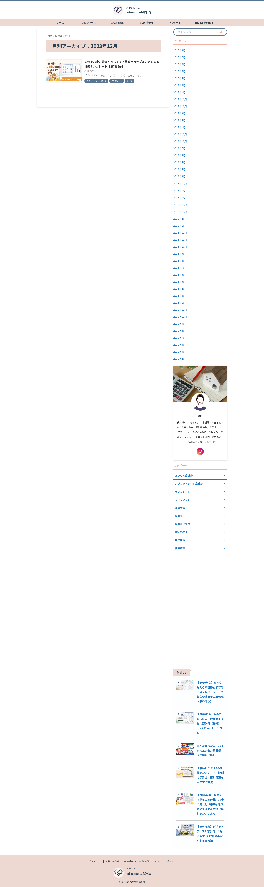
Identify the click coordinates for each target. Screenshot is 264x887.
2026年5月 (179, 71)
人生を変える (133, 868)
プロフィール (89, 22)
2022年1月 (179, 225)
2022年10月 (180, 211)
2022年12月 (180, 204)
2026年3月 (179, 85)
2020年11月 (180, 316)
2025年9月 (179, 113)
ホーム (60, 22)
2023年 (58, 36)
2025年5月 (179, 120)
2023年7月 (179, 190)
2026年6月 (179, 64)
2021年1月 (179, 302)
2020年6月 (179, 344)
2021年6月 (179, 274)
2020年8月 (179, 330)
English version (204, 22)
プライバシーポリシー (164, 861)
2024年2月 (179, 176)
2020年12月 (180, 309)
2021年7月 (179, 267)
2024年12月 (180, 134)
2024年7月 (179, 148)
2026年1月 (179, 92)
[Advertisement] (200, 608)
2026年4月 (179, 78)
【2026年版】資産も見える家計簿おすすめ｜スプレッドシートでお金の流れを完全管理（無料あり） (210, 691)
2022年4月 (179, 218)
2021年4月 (179, 288)
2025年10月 (180, 106)
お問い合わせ (146, 22)
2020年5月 (179, 351)
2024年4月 (179, 169)
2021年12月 (180, 232)
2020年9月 (179, 323)
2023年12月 (180, 183)
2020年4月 (179, 358)
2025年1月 (179, 127)
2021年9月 (179, 253)
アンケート (175, 22)
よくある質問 (118, 22)
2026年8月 (179, 50)
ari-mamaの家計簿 (139, 12)
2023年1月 (179, 197)
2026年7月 (179, 57)
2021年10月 (180, 246)
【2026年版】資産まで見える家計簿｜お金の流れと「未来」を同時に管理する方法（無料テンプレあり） (210, 804)
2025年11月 (180, 99)
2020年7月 (179, 337)
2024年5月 (179, 162)
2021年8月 (179, 260)
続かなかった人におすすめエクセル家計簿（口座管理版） (210, 750)
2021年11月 (180, 239)
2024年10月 (180, 141)
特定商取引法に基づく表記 (136, 861)
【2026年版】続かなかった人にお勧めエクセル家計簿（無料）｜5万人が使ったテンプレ (210, 723)
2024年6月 (179, 155)
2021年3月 (179, 295)
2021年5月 (179, 281)
